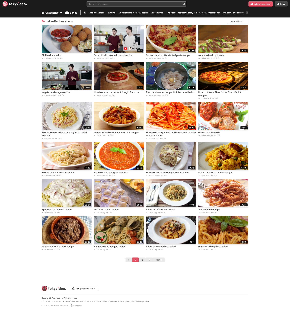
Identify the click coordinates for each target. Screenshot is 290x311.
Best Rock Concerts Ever (208, 12)
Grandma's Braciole (209, 132)
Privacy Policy (125, 301)
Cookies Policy (137, 301)
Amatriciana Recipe (209, 209)
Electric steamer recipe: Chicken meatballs (169, 92)
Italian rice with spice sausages (215, 172)
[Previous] (85, 12)
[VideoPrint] (76, 305)
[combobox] (136, 3)
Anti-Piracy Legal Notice (109, 301)
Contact (45, 301)
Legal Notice (94, 301)
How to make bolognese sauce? (111, 172)
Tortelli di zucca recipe (106, 209)
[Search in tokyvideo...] (183, 3)
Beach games (157, 12)
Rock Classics (141, 12)
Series (73, 12)
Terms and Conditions (79, 301)
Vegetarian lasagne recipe (56, 92)
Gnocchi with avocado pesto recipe (113, 55)
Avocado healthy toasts (211, 55)
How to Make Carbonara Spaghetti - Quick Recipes (64, 134)
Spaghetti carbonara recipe (57, 209)
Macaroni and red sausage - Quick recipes (116, 132)
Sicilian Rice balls (51, 55)
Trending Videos (96, 12)
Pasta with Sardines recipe (160, 209)
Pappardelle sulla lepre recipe (58, 246)
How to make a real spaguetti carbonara (167, 172)
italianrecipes (102, 58)
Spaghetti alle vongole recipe (110, 246)
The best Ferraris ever (233, 12)
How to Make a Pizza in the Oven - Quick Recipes (219, 94)
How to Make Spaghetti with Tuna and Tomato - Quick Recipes (171, 134)
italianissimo (50, 58)
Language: (84, 288)
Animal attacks (125, 12)
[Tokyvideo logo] (14, 4)
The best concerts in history (179, 12)
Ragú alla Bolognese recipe (213, 246)
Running (111, 12)
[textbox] (134, 4)
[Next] (247, 12)
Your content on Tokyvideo (59, 301)
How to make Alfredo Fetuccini (58, 172)
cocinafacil (206, 98)
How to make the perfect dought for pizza (116, 92)
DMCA (146, 301)
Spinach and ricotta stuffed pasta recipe (168, 55)
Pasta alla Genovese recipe (161, 246)
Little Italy (205, 176)
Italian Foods (49, 176)
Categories (52, 12)
